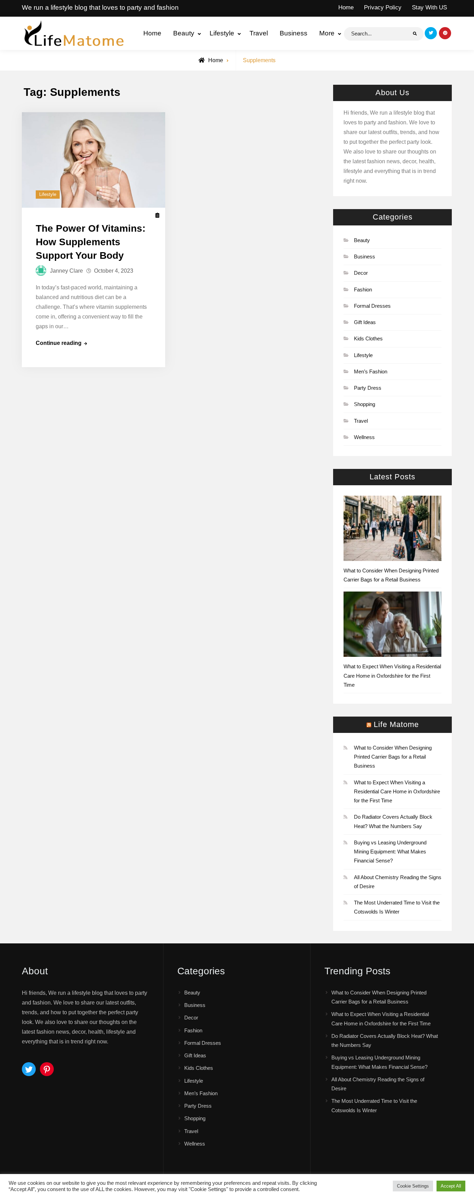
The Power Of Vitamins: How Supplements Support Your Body (90, 242)
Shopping (364, 404)
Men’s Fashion (370, 371)
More (327, 33)
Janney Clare (66, 271)
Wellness (364, 437)
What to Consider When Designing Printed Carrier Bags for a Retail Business (393, 757)
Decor (361, 273)
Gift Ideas (365, 322)
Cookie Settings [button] (413, 1186)
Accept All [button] (451, 1186)
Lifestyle (222, 33)
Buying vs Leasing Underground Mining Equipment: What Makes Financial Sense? (390, 852)
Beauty (183, 33)
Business (293, 33)
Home (346, 7)
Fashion (363, 289)
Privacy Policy (382, 7)
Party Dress (367, 388)
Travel (258, 33)
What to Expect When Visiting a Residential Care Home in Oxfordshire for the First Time (392, 675)
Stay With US (429, 7)
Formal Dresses (372, 306)
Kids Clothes (368, 338)
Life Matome (396, 724)
